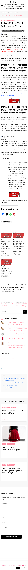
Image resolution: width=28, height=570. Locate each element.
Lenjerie (12, 20)
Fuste (4, 443)
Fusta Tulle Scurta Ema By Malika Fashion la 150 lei (11, 448)
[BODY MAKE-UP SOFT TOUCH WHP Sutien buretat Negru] (6, 235)
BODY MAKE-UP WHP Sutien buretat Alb (6, 270)
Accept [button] (18, 568)
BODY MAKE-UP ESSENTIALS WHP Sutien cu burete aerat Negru (18, 245)
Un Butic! (14, 2)
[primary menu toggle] (2, 5)
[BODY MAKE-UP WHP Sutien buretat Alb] (6, 262)
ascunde (11, 376)
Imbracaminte (5, 20)
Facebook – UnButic (8, 359)
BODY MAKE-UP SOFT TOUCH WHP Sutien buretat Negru (6, 246)
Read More (24, 568)
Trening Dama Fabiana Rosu (16, 338)
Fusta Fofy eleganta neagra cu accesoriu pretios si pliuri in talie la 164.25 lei (12, 470)
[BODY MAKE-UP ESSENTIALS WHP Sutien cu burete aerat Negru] (18, 235)
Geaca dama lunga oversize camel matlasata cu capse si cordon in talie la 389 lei (16, 345)
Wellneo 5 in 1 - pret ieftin (16, 334)
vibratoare (12, 171)
